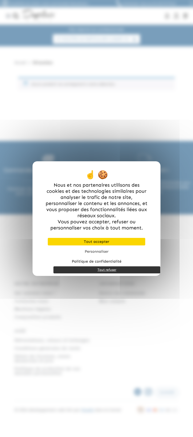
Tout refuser (106, 270)
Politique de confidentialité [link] (96, 261)
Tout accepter (96, 241)
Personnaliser (97, 251)
